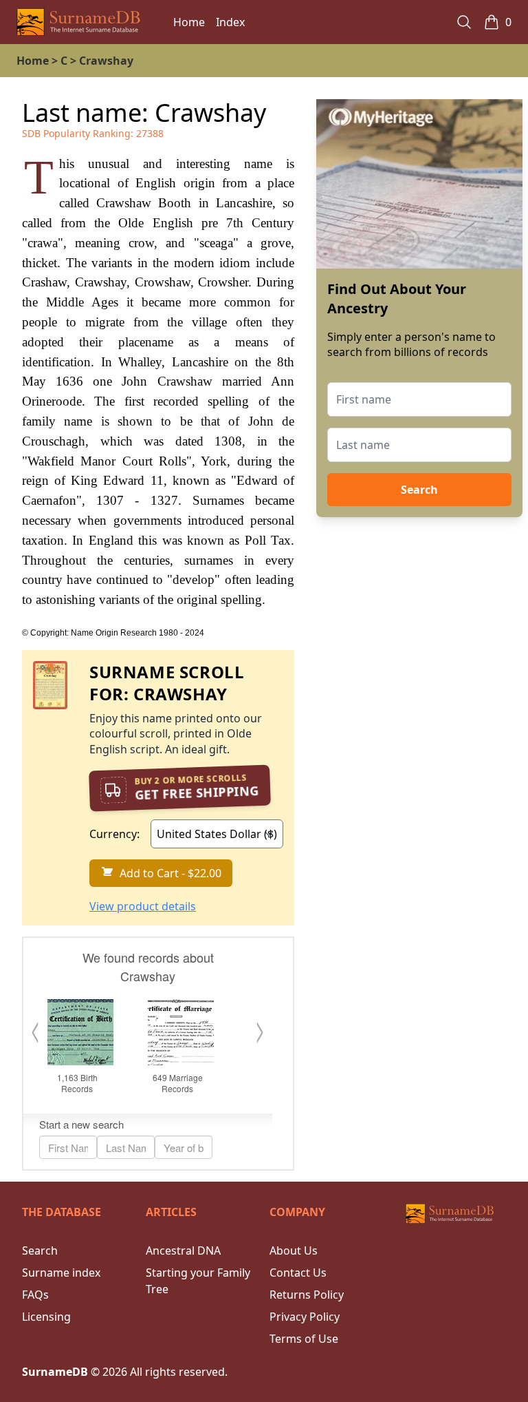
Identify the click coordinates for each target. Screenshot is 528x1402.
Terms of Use (304, 1338)
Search (419, 489)
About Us (294, 1250)
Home (189, 22)
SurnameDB (55, 1371)
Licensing (46, 1316)
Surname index (61, 1272)
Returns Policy (307, 1294)
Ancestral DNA (183, 1250)
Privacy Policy (305, 1316)
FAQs (35, 1294)
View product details (142, 906)
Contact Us (298, 1272)
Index (230, 22)
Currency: (114, 833)
